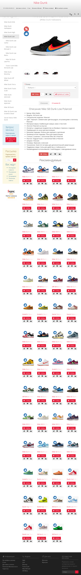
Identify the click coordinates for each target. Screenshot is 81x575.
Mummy (24, 564)
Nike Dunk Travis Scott (10, 90)
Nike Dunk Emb (9, 22)
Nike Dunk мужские (7, 102)
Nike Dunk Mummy (7, 73)
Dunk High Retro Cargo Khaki (32, 507)
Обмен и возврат (49, 8)
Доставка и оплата (21, 8)
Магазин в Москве (37, 8)
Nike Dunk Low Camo (10, 42)
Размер (28, 84)
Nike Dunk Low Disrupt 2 (10, 48)
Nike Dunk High (9, 32)
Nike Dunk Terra (10, 84)
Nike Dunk (40, 3)
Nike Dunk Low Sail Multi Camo (33, 232)
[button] (70, 14)
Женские (45, 560)
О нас (29, 8)
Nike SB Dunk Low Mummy (31, 287)
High (23, 560)
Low (23, 562)
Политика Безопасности (10, 566)
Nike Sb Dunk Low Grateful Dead (10, 112)
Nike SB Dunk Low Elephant (47, 397)
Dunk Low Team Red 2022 (31, 534)
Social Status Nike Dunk (10, 119)
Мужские (45, 562)
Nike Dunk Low (9, 36)
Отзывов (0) (56, 103)
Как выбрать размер (62, 8)
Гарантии (6, 569)
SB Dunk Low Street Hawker (61, 507)
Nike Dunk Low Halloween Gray (63, 177)
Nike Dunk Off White (9, 79)
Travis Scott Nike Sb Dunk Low (11, 67)
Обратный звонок (11, 140)
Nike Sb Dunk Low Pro (9, 60)
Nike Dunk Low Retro (10, 54)
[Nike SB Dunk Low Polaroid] (50, 45)
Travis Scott (25, 566)
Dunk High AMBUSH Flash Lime (48, 507)
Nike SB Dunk (9, 107)
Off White (25, 571)
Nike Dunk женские (7, 96)
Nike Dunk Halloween (7, 27)
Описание (44, 103)
